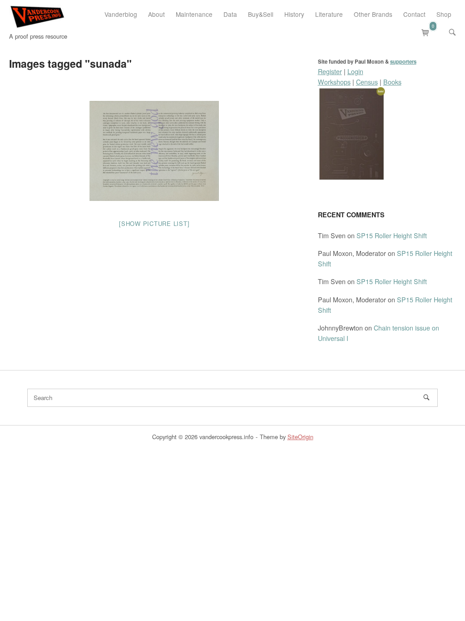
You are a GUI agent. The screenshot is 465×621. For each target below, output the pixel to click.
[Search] (426, 397)
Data (230, 14)
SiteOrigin (300, 436)
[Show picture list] (154, 223)
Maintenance (194, 14)
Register (330, 71)
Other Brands (373, 14)
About (156, 14)
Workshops (334, 81)
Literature (329, 14)
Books (392, 81)
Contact (414, 14)
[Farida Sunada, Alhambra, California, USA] (154, 151)
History (294, 14)
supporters (403, 61)
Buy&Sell (260, 14)
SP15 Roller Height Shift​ (391, 235)
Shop (443, 14)
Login (355, 71)
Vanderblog (120, 14)
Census (367, 81)
